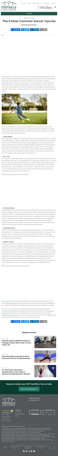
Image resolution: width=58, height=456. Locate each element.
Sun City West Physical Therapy (8, 439)
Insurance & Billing (6, 420)
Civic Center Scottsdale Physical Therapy (10, 431)
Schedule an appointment (10, 315)
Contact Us (53, 3)
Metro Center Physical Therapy (40, 434)
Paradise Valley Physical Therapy (8, 436)
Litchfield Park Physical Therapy (26, 434)
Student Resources (36, 3)
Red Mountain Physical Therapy (48, 436)
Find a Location (5, 414)
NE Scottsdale (51, 434)
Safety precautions (12, 303)
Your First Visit (5, 418)
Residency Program (20, 414)
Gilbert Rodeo (40, 431)
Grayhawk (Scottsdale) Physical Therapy (10, 434)
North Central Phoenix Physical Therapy (10, 435)
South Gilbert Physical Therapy (23, 438)
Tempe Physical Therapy (47, 439)
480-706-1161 (36, 398)
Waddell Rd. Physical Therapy (8, 441)
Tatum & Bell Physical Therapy (34, 439)
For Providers (46, 3)
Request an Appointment (28, 389)
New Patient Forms (6, 416)
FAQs (29, 3)
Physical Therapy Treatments (28, 25)
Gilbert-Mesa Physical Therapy (8, 432)
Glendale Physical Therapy (21, 432)
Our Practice (18, 412)
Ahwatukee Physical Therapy (8, 428)
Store (16, 416)
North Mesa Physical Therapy (26, 435)
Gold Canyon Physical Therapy (34, 432)
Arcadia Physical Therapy (32, 428)
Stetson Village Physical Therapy (37, 438)
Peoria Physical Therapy (21, 436)
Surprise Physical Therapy (21, 439)
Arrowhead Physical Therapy (45, 428)
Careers (23, 3)
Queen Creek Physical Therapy (34, 436)
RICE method (32, 143)
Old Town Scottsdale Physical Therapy (41, 435)
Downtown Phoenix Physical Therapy (28, 431)
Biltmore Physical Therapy (7, 429)
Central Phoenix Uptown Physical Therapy (41, 429)
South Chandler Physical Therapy (9, 438)
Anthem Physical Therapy (20, 428)
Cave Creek (28, 429)
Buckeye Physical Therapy (19, 429)
